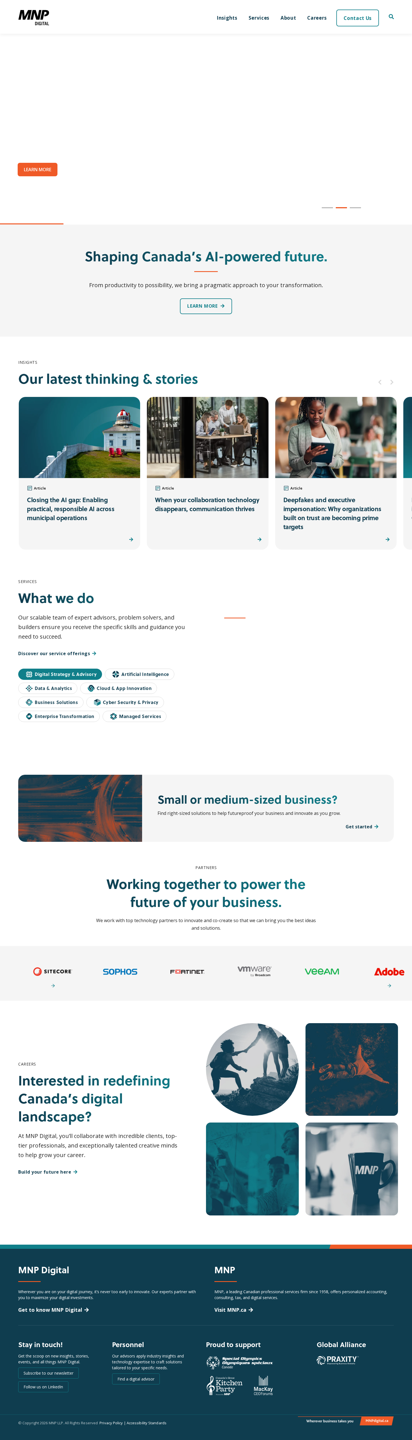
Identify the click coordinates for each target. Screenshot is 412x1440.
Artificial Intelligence (145, 674)
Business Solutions (56, 702)
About (288, 18)
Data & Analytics (53, 688)
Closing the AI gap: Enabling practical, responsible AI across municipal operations (70, 508)
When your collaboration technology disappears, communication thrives (207, 504)
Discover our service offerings (54, 653)
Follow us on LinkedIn (43, 1386)
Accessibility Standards (146, 1422)
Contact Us (358, 18)
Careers (317, 18)
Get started (359, 827)
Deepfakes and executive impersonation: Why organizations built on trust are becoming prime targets (332, 513)
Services (259, 18)
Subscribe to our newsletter (48, 1373)
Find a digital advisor (135, 1379)
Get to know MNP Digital (50, 1309)
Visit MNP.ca (230, 1309)
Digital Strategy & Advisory (66, 674)
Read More (116, 539)
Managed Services (140, 716)
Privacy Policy (111, 1422)
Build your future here (44, 1172)
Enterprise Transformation (64, 716)
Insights (227, 18)
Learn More (361, 725)
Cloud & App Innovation (124, 688)
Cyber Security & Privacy (131, 702)
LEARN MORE (37, 169)
